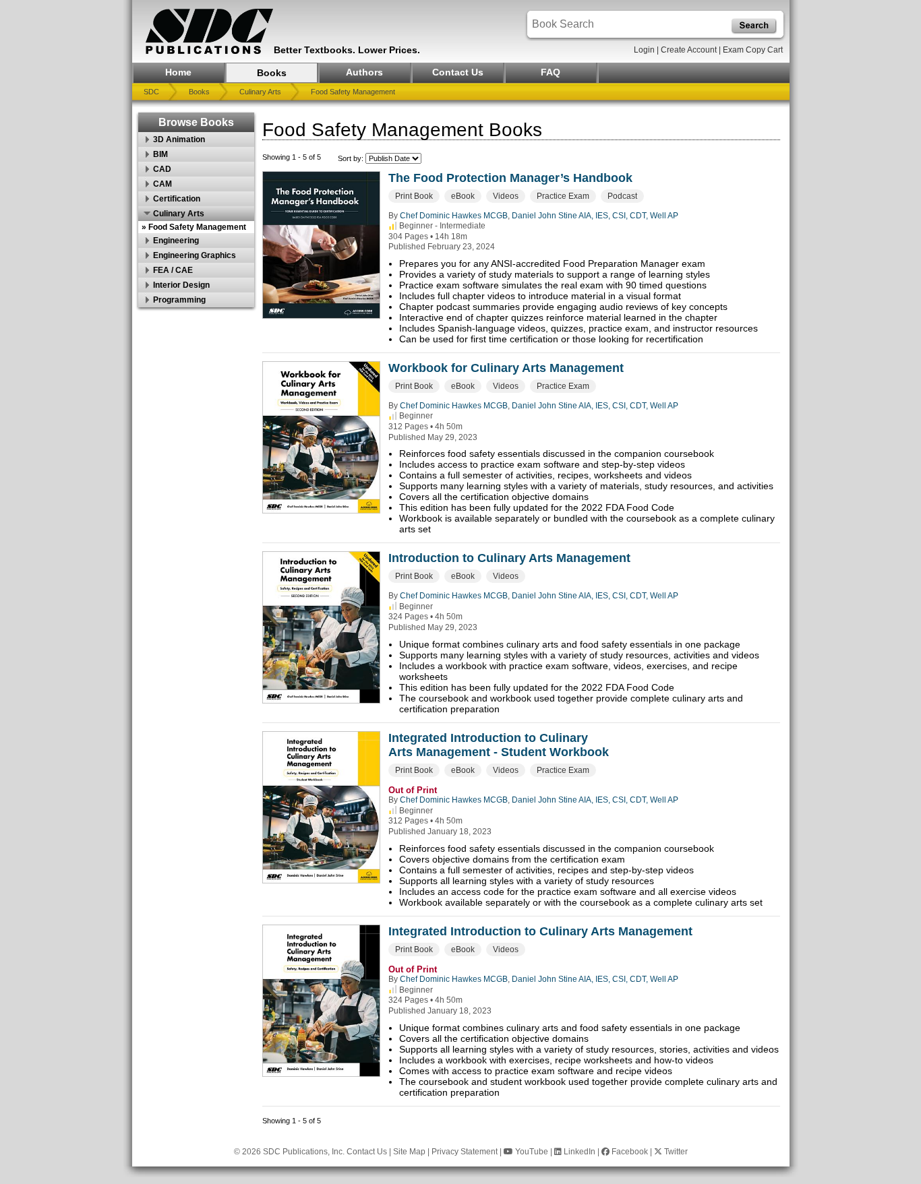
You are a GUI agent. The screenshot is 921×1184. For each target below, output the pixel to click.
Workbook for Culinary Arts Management (506, 368)
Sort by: (351, 158)
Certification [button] (176, 199)
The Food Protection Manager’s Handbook (510, 178)
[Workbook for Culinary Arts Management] (321, 437)
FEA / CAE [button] (173, 270)
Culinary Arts (260, 92)
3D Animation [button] (179, 139)
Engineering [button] (176, 240)
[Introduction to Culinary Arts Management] (321, 627)
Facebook (629, 1151)
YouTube (530, 1151)
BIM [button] (160, 154)
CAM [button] (162, 184)
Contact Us (457, 72)
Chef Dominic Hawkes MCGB (454, 215)
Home (178, 72)
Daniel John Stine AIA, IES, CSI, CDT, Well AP (595, 215)
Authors (364, 72)
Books (272, 72)
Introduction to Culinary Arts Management (509, 558)
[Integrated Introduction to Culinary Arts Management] (321, 1001)
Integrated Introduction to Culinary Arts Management (540, 931)
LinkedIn (578, 1151)
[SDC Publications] (210, 31)
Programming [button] (179, 300)
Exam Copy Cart (753, 50)
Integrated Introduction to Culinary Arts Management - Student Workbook (498, 745)
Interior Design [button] (181, 285)
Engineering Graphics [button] (194, 255)
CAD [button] (162, 169)
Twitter (675, 1151)
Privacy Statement (465, 1151)
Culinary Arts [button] (178, 213)
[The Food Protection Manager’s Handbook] (321, 245)
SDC (151, 92)
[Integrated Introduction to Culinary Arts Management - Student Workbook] (321, 807)
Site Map (409, 1151)
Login (644, 50)
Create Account (689, 50)
